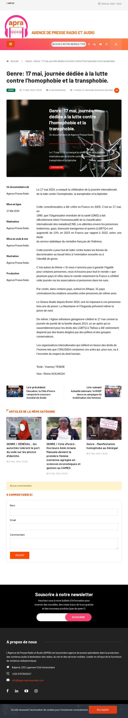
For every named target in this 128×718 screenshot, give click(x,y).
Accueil (14, 61)
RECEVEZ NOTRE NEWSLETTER (68, 44)
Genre (11, 90)
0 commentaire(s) (57, 90)
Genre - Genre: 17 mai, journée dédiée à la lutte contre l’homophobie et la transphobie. (70, 61)
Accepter (103, 709)
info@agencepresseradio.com (28, 680)
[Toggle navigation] (10, 44)
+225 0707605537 (21, 674)
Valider (19, 555)
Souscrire (78, 617)
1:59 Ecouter (57, 167)
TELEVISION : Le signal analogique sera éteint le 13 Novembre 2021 (50, 3)
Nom (12, 505)
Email (13, 520)
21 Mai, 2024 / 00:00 (32, 90)
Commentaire (17, 534)
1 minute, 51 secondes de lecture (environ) (93, 90)
